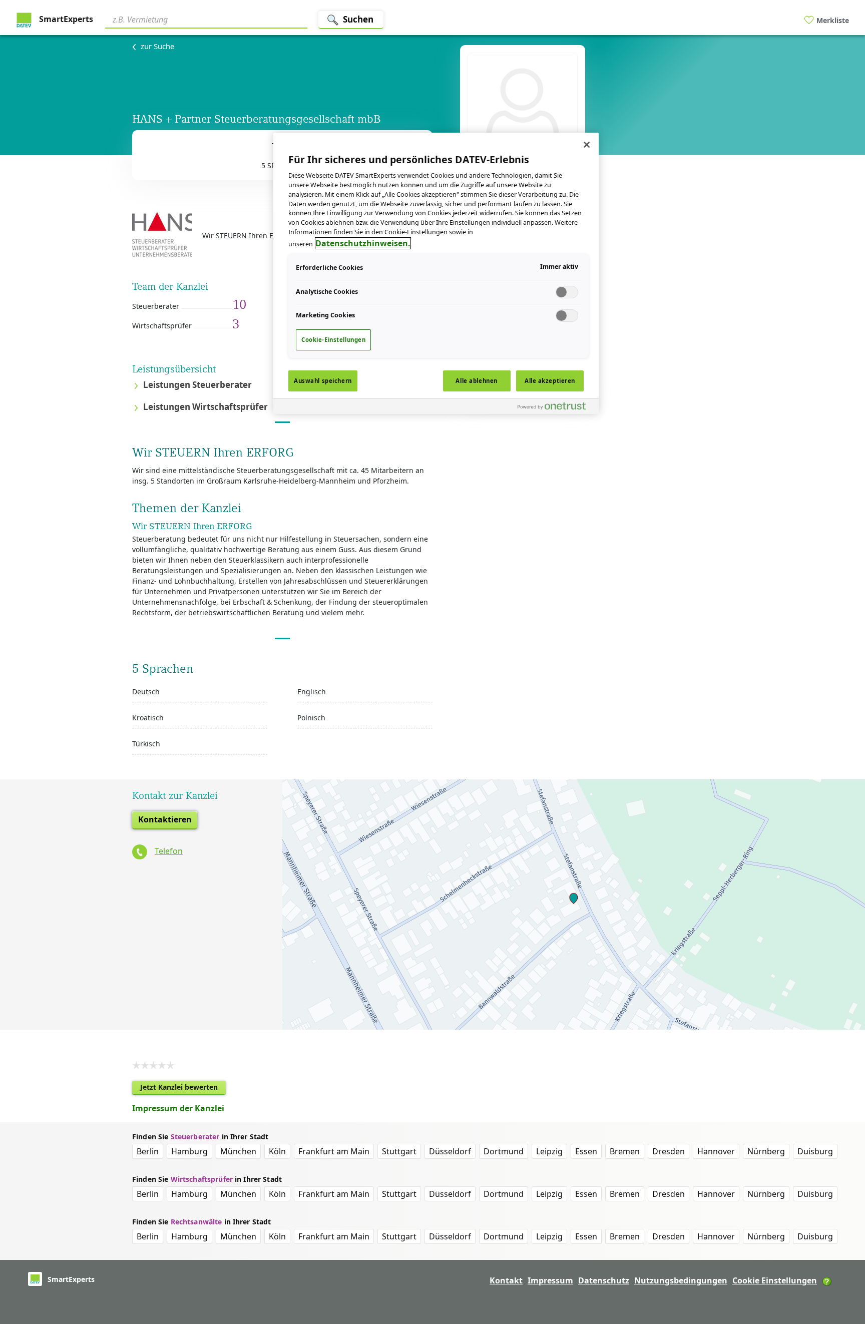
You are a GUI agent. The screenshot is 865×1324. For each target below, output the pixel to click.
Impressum (550, 1280)
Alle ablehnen (476, 380)
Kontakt (506, 1280)
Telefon (169, 850)
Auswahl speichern (323, 380)
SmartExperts (65, 19)
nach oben (840, 1251)
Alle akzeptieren (550, 380)
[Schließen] (587, 145)
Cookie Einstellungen (774, 1280)
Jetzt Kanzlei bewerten (183, 1088)
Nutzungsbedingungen (680, 1280)
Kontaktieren (165, 819)
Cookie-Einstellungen (333, 339)
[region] (436, 273)
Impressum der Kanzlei (178, 1108)
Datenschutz (603, 1280)
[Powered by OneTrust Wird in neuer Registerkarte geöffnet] (556, 407)
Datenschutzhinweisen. (362, 243)
